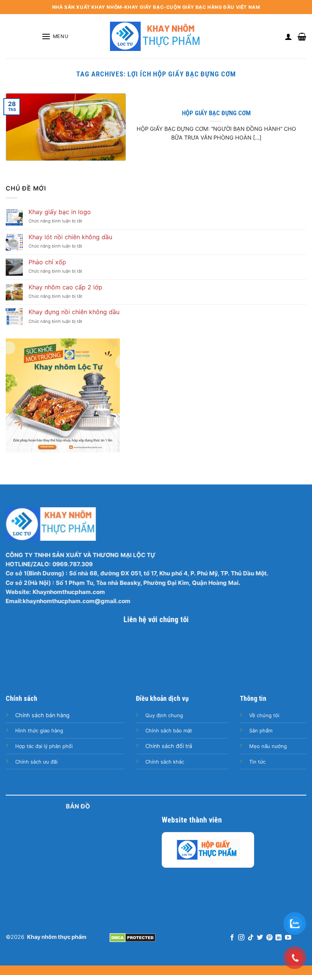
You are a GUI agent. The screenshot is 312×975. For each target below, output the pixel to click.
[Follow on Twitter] (260, 937)
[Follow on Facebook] (232, 937)
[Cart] (302, 36)
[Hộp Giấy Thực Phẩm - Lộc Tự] (208, 850)
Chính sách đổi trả (168, 746)
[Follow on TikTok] (251, 937)
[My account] (288, 36)
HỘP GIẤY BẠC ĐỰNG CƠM (216, 113)
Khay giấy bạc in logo (60, 212)
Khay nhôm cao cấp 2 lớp (65, 287)
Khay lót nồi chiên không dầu (70, 237)
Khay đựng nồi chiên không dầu (74, 312)
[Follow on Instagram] (241, 937)
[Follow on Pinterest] (269, 937)
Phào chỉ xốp (47, 262)
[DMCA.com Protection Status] (133, 937)
